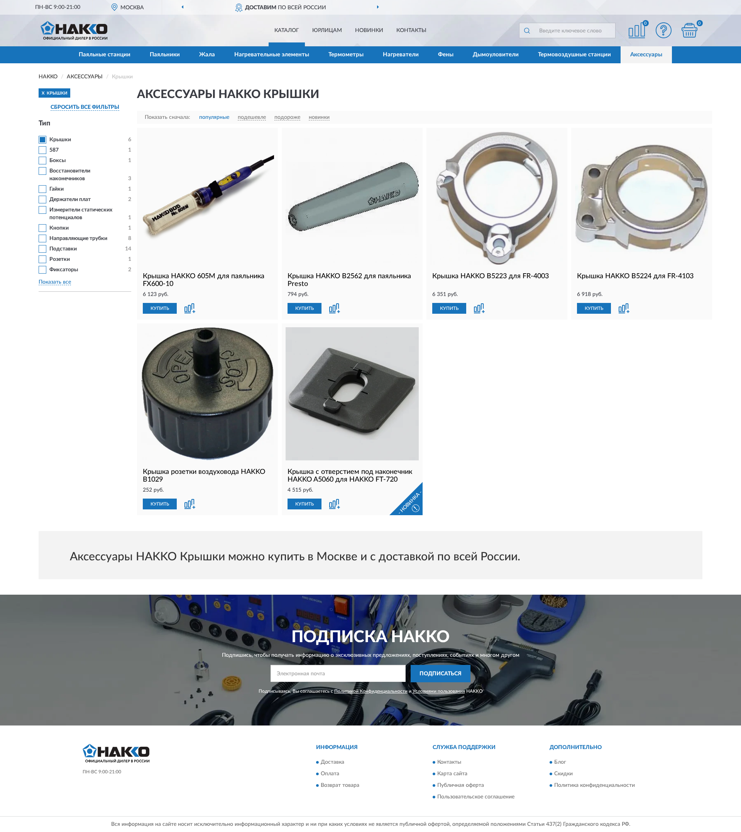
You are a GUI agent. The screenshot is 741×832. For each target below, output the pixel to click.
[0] (689, 30)
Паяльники (165, 54)
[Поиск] (527, 30)
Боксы (57, 160)
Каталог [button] (286, 30)
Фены (445, 54)
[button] (663, 30)
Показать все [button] (55, 282)
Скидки (563, 774)
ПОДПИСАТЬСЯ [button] (441, 673)
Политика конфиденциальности (594, 785)
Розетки (59, 259)
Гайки (56, 189)
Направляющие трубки (78, 238)
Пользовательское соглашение (475, 797)
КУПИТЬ (160, 308)
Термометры (346, 54)
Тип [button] (44, 123)
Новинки (369, 30)
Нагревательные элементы (271, 54)
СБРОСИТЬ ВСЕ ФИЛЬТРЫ (85, 107)
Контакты (411, 30)
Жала (207, 54)
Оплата (330, 774)
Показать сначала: (167, 117)
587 (54, 150)
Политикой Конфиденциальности (371, 691)
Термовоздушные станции (574, 54)
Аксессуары (646, 54)
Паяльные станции (104, 54)
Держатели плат (70, 199)
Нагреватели (401, 54)
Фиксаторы (63, 269)
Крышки (60, 139)
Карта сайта (452, 774)
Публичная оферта (460, 785)
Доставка (332, 762)
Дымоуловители (496, 54)
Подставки (63, 249)
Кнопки (59, 228)
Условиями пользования (439, 691)
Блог (560, 762)
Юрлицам (327, 30)
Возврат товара (340, 785)
